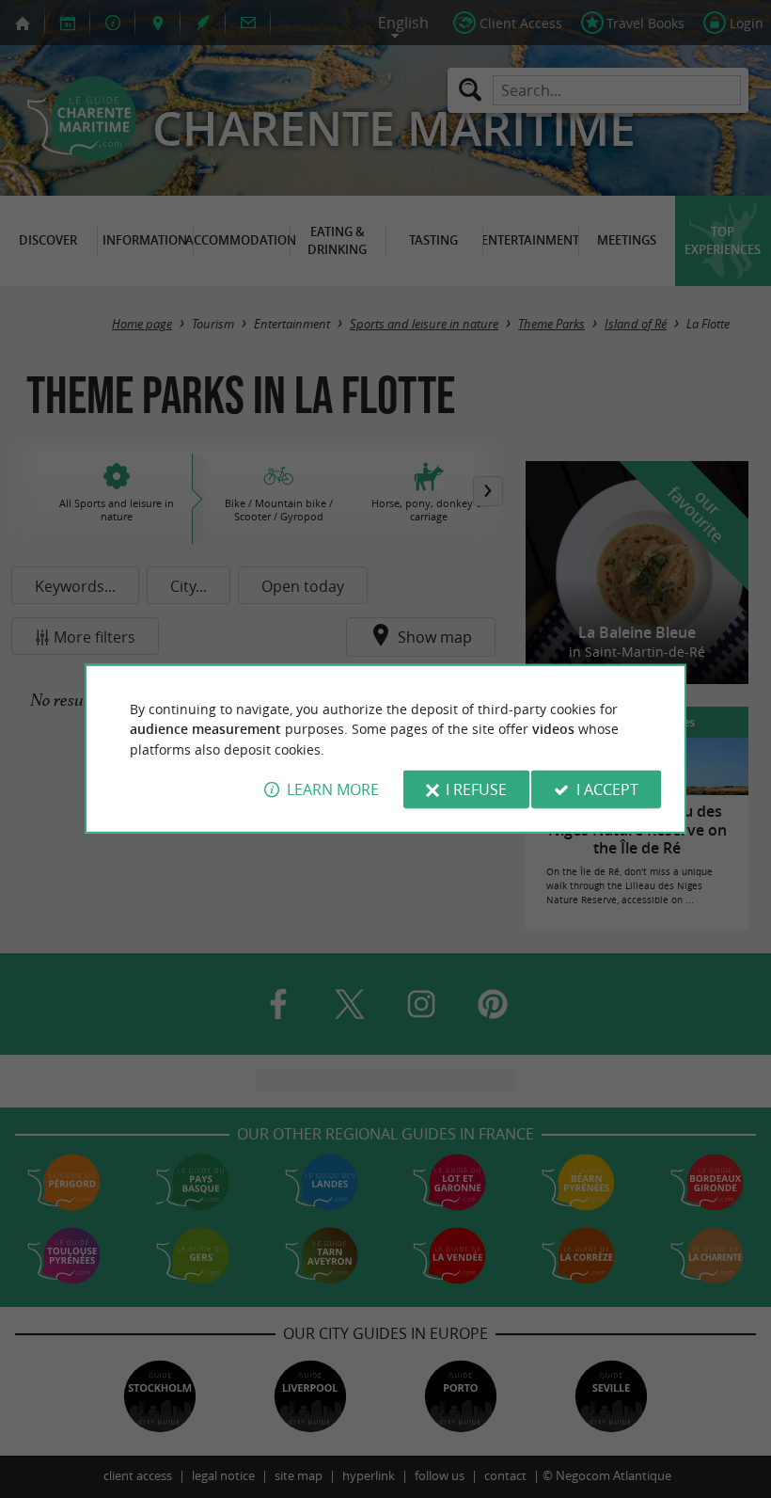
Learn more (333, 789)
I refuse (476, 789)
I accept (607, 789)
